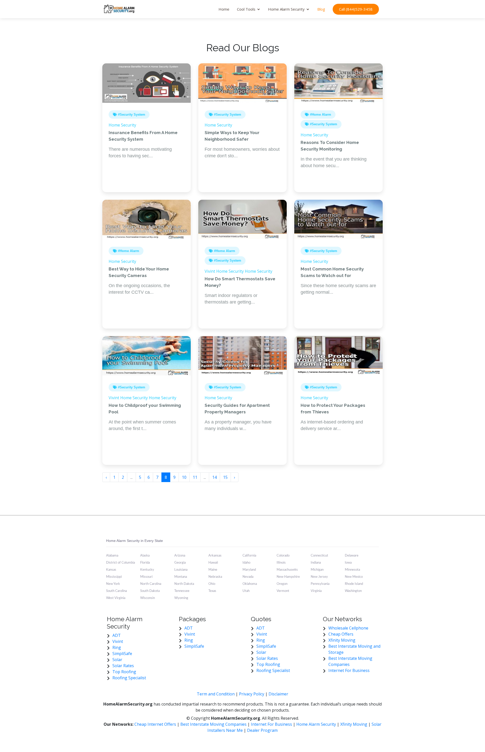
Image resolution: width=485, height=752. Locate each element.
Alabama (112, 555)
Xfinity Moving (341, 640)
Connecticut (319, 555)
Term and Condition (216, 694)
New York (113, 584)
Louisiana (180, 569)
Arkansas (215, 555)
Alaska (145, 555)
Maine (212, 569)
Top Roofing (124, 671)
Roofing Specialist (129, 678)
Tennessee (181, 591)
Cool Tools (246, 9)
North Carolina (150, 584)
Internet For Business (349, 670)
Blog (321, 9)
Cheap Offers (340, 634)
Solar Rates (123, 665)
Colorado (283, 555)
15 (225, 477)
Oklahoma (250, 584)
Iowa (348, 562)
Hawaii (213, 562)
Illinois (281, 562)
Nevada (248, 577)
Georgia (180, 562)
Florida (145, 562)
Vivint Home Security (224, 271)
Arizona (179, 555)
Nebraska (215, 577)
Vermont (283, 591)
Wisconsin (147, 598)
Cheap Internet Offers (155, 724)
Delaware (351, 555)
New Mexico (354, 577)
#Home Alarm (320, 114)
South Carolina (116, 591)
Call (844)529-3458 (356, 9)
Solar (117, 659)
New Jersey (319, 577)
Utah (246, 591)
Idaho (246, 562)
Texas (212, 591)
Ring (116, 647)
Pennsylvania (320, 584)
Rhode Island (354, 584)
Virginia (316, 591)
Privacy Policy (251, 694)
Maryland (249, 569)
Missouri (146, 577)
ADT (116, 635)
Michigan (317, 569)
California (249, 555)
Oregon (282, 584)
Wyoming (181, 598)
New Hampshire (288, 577)
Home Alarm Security (286, 9)
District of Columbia (120, 562)
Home (224, 9)
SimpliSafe (122, 653)
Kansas (111, 569)
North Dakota (184, 584)
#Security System (131, 114)
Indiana (316, 562)
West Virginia (115, 598)
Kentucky (147, 569)
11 (195, 477)
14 (214, 477)
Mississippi (114, 577)
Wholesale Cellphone (348, 628)
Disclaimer (278, 694)
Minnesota (352, 569)
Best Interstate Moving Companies (213, 724)
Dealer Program (262, 730)
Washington (353, 591)
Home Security (122, 125)
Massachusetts (287, 569)
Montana (180, 577)
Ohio (211, 584)
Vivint (117, 641)
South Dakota (150, 591)
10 (184, 477)
